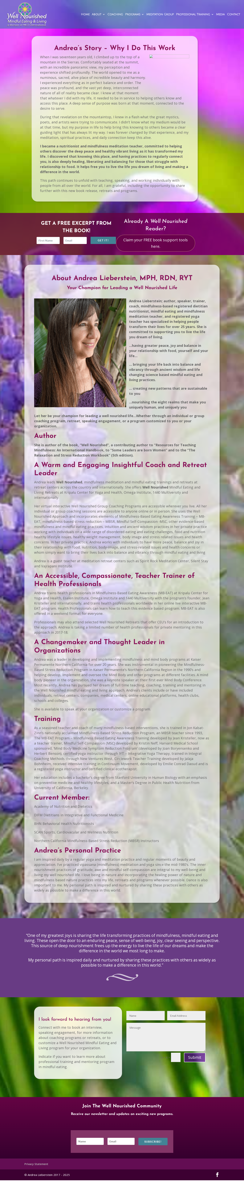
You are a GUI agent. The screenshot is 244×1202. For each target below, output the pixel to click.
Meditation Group (160, 14)
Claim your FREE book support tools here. (155, 243)
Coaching (115, 14)
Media (220, 14)
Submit (194, 1057)
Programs (132, 14)
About (96, 14)
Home (85, 14)
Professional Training (193, 14)
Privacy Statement (36, 1164)
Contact (233, 14)
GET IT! (103, 240)
